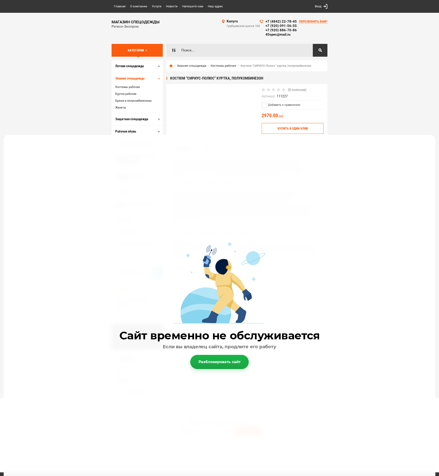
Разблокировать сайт (219, 362)
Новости (172, 6)
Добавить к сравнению (283, 104)
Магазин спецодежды (136, 22)
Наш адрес (215, 6)
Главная (120, 6)
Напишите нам (192, 6)
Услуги (156, 6)
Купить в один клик (293, 128)
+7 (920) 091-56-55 (281, 26)
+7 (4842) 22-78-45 (281, 21)
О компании (138, 6)
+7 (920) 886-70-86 (281, 30)
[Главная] (171, 66)
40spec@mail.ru (277, 34)
